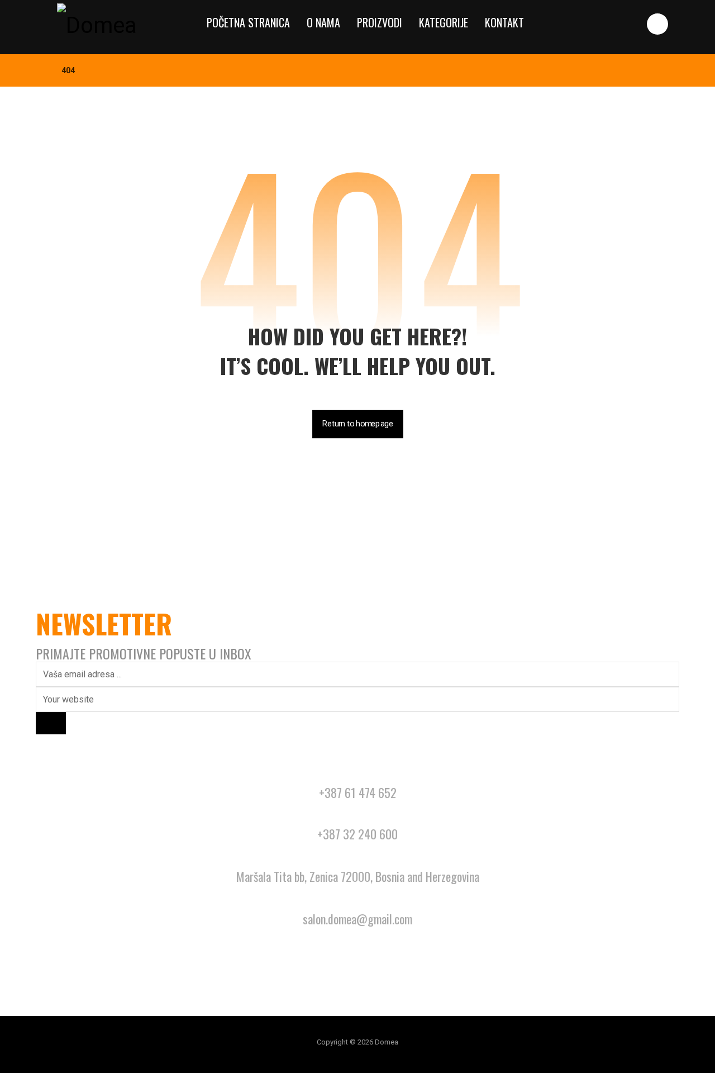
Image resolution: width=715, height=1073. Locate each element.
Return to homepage (357, 424)
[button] (657, 24)
